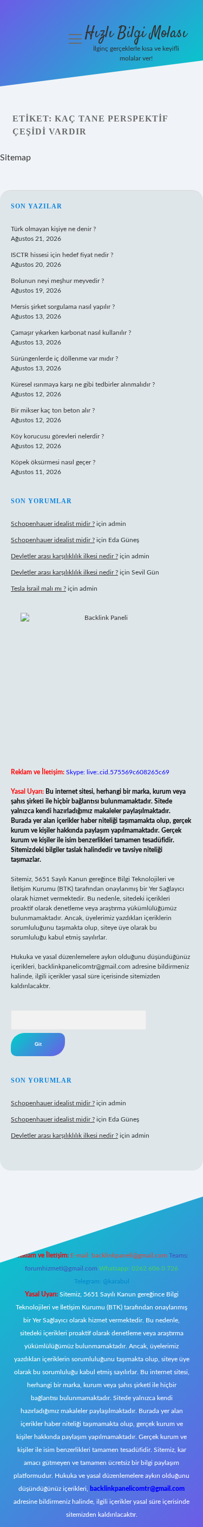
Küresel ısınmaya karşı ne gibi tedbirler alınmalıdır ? (83, 384)
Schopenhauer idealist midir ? (53, 524)
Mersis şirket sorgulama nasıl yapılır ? (63, 306)
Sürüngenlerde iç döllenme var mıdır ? (64, 358)
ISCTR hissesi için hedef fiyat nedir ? (62, 255)
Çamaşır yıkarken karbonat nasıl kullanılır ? (71, 332)
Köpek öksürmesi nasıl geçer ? (53, 462)
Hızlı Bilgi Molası (136, 33)
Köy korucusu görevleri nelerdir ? (57, 436)
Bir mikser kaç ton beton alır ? (53, 410)
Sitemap (15, 157)
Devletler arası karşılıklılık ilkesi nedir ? (64, 556)
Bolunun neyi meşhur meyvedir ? (57, 281)
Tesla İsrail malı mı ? (38, 588)
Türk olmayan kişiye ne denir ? (53, 229)
